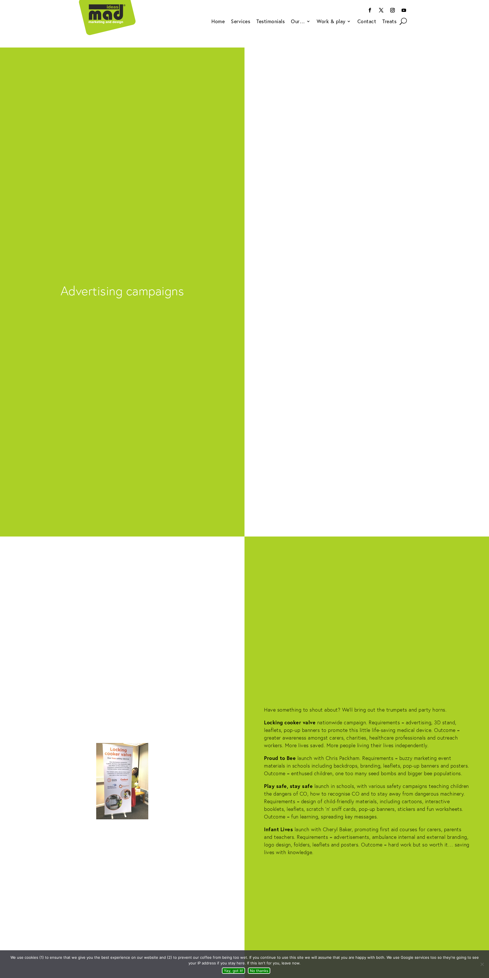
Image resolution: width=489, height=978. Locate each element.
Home (218, 22)
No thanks (259, 970)
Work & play (331, 22)
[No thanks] (482, 964)
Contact (366, 22)
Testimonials (270, 22)
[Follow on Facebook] (369, 10)
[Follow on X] (381, 10)
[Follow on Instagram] (392, 10)
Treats (389, 22)
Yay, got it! (233, 970)
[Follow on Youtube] (403, 10)
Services (240, 22)
